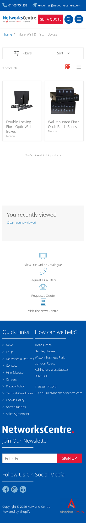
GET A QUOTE (50, 19)
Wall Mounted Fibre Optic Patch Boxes (63, 124)
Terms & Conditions (19, 393)
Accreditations (15, 407)
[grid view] (68, 67)
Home (7, 34)
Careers (11, 379)
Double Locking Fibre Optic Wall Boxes (18, 126)
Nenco (10, 136)
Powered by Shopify (16, 511)
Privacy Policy (15, 386)
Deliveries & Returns (19, 359)
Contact (11, 365)
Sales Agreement (17, 414)
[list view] (78, 67)
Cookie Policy (14, 400)
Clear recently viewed (21, 222)
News (9, 345)
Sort (60, 53)
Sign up (69, 458)
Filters (27, 53)
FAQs (9, 352)
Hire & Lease (14, 372)
